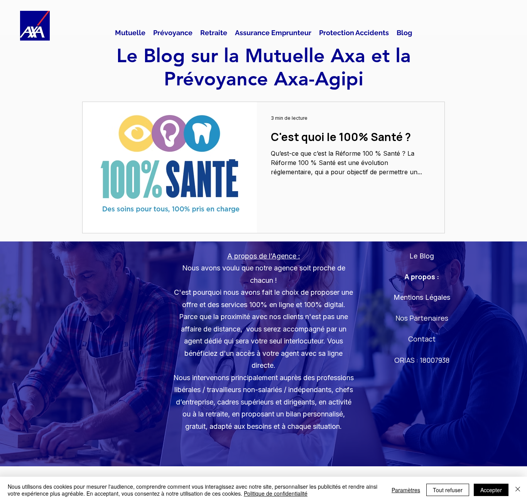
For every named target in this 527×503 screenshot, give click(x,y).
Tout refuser (448, 490)
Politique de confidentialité (275, 493)
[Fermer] (517, 490)
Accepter (491, 490)
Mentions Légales (422, 297)
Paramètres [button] (406, 490)
